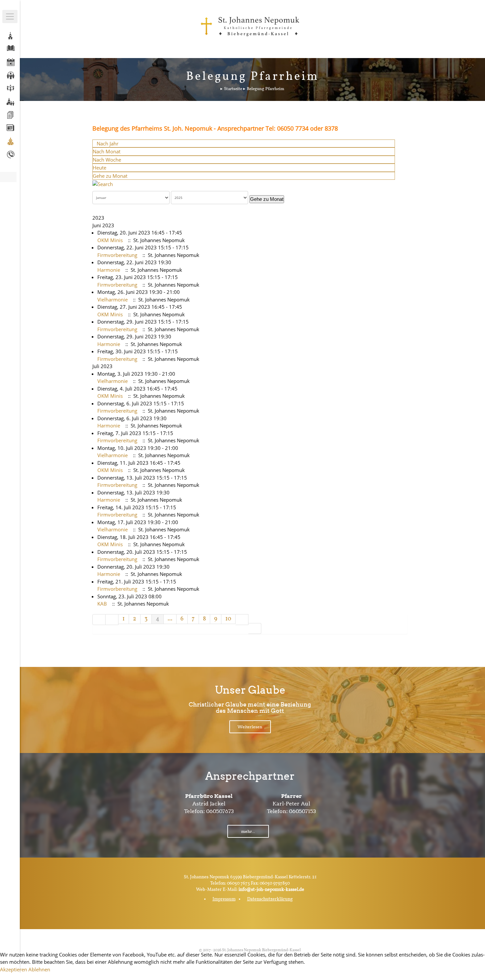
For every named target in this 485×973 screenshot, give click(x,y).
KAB (102, 603)
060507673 (220, 811)
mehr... (248, 831)
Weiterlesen (250, 726)
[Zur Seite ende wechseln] (254, 628)
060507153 (302, 811)
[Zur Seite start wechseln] (99, 619)
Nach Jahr (107, 143)
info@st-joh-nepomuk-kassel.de (271, 890)
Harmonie (108, 270)
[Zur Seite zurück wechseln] (112, 619)
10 (228, 619)
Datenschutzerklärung (270, 899)
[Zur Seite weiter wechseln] (242, 619)
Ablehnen (39, 969)
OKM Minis (110, 240)
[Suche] (102, 183)
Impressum (224, 899)
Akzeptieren (13, 969)
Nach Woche (107, 159)
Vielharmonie (112, 299)
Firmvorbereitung (117, 255)
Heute (99, 167)
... (170, 619)
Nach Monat (106, 151)
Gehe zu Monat (110, 176)
